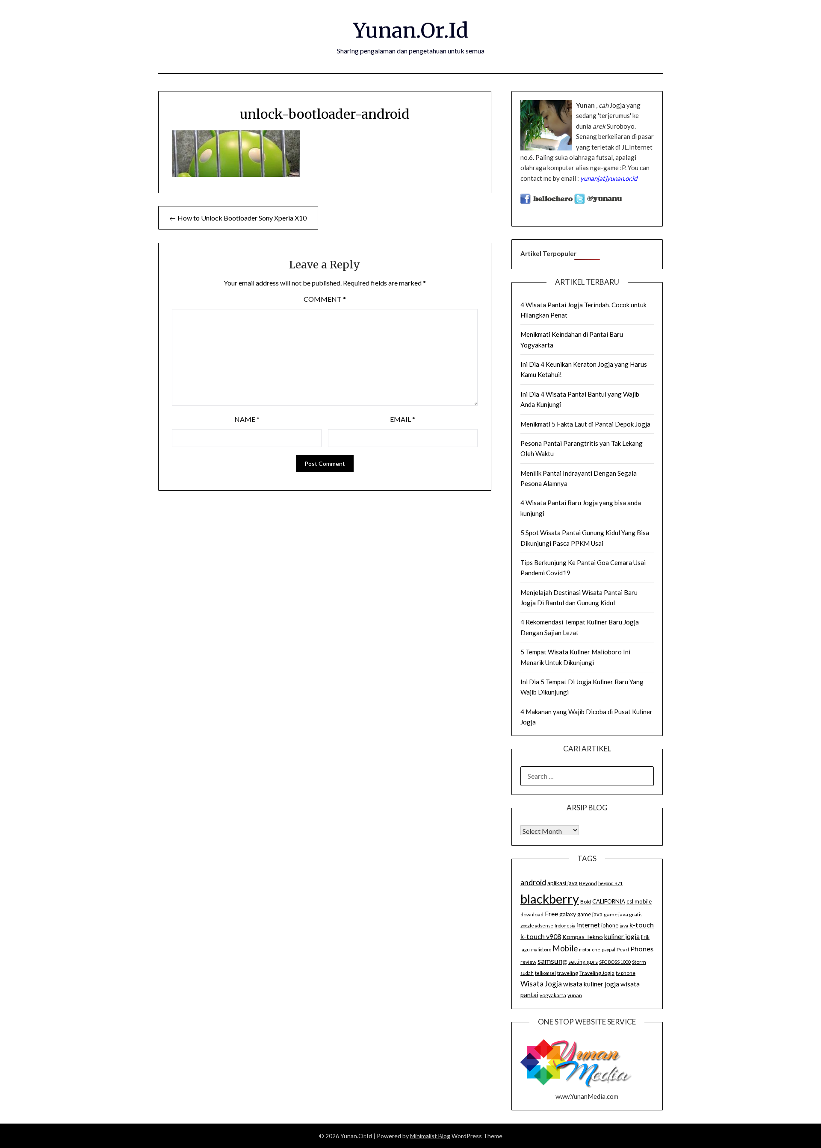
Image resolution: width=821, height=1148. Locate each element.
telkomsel (545, 973)
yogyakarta (553, 995)
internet (588, 925)
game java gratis (623, 914)
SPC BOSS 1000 (615, 962)
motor (585, 949)
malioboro (541, 949)
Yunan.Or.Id (410, 30)
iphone (609, 925)
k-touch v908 (540, 936)
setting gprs (583, 961)
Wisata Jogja (541, 983)
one (596, 949)
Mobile (565, 948)
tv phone (625, 973)
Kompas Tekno (582, 936)
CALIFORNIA (608, 901)
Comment (325, 299)
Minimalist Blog (430, 1135)
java (624, 925)
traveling (567, 973)
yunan (574, 995)
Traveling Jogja (596, 973)
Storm (639, 962)
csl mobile (639, 901)
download (531, 914)
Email (402, 419)
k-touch (641, 925)
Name (247, 419)
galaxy (567, 914)
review (528, 962)
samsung (552, 960)
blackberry (549, 898)
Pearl (623, 949)
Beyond (588, 883)
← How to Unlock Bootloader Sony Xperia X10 (238, 218)
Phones (641, 949)
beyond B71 (610, 883)
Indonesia (565, 925)
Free (551, 914)
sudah (527, 973)
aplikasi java (562, 883)
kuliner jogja (622, 936)
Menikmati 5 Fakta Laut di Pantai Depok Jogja (585, 424)
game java (589, 914)
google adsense (536, 925)
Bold (585, 901)
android (533, 882)
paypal (608, 949)
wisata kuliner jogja (591, 984)
